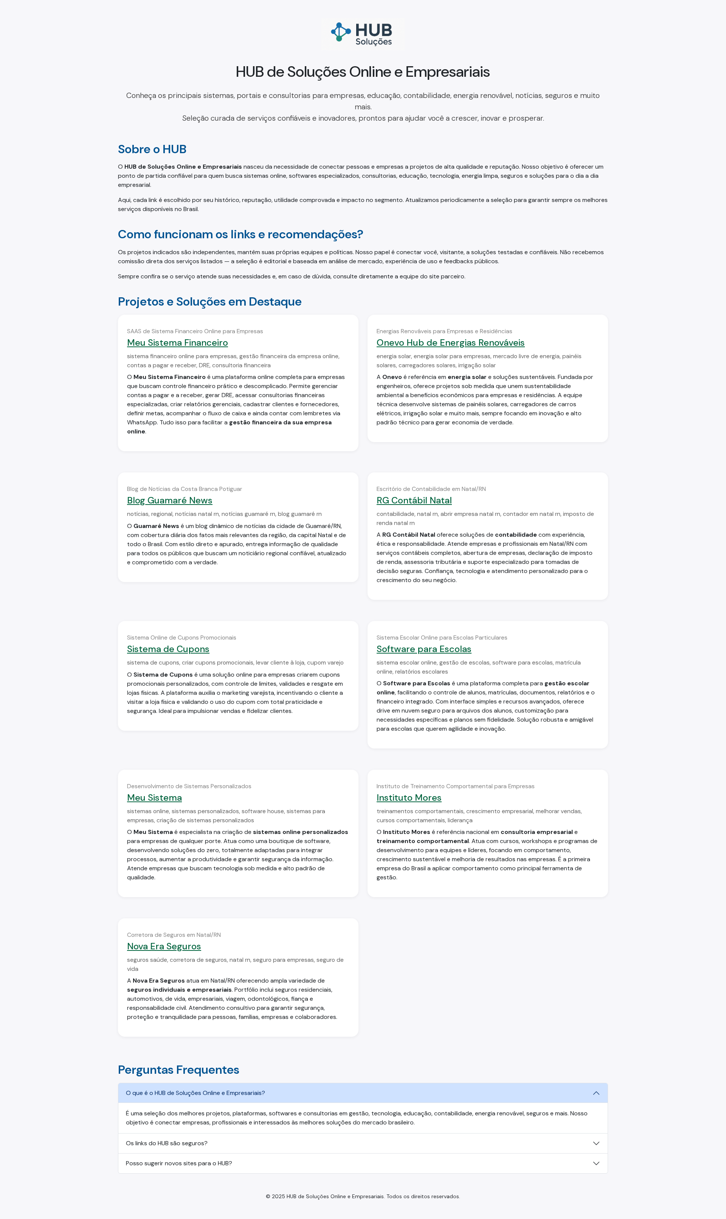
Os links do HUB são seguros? (167, 1143)
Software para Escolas (424, 649)
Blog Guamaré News (170, 500)
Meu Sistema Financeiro (177, 342)
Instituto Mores (409, 797)
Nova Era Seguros (164, 946)
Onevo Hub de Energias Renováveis (451, 342)
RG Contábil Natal (414, 500)
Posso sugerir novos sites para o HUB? (179, 1163)
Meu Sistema (154, 797)
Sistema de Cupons (168, 649)
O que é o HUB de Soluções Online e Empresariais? (195, 1093)
